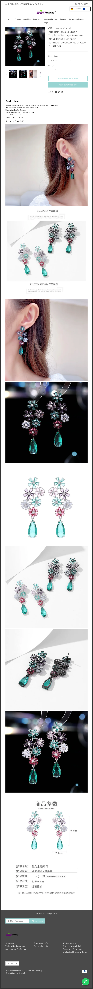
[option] (13, 74)
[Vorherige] (6, 73)
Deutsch (10, 963)
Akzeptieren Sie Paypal (15, 949)
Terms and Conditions (72, 949)
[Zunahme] (60, 69)
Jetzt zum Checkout (68, 85)
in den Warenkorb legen (68, 78)
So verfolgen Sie (41, 946)
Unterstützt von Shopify (15, 973)
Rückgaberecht (70, 943)
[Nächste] (44, 73)
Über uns (9, 943)
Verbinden (25, 4)
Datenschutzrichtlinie (72, 946)
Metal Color (53, 56)
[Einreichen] (33, 4)
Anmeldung (11, 4)
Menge (51, 65)
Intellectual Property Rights (75, 952)
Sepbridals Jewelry (34, 971)
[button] (80, 9)
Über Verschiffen (41, 943)
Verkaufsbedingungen (15, 946)
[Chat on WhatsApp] (85, 981)
